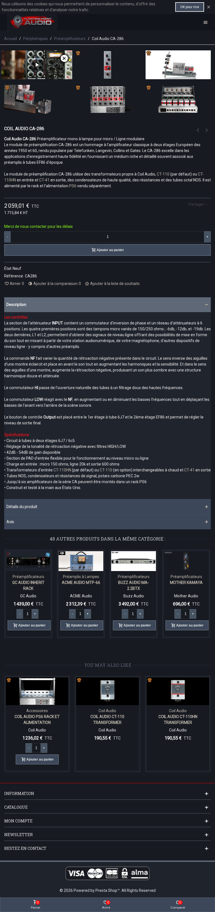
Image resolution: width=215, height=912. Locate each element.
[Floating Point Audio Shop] (32, 22)
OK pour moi (189, 7)
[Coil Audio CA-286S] (206, 130)
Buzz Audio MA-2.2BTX (133, 585)
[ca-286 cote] (178, 76)
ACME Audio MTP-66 (81, 582)
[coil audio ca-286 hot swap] (36, 110)
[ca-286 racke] (107, 110)
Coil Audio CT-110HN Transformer (131, 719)
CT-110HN (62, 470)
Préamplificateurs (28, 576)
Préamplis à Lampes (81, 576)
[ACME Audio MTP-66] (81, 561)
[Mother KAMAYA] (186, 561)
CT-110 (163, 174)
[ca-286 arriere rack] (178, 110)
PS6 (72, 186)
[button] (107, 304)
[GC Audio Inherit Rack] (28, 561)
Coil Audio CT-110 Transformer (61, 719)
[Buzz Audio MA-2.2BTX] (133, 561)
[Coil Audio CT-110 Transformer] (61, 691)
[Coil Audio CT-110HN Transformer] (131, 691)
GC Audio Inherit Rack (28, 585)
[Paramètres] (205, 22)
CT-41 (44, 180)
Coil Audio (61, 710)
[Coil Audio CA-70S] (197, 130)
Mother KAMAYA (186, 582)
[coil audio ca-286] (107, 76)
